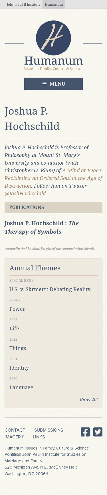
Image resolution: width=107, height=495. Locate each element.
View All (88, 399)
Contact (15, 430)
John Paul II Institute (23, 5)
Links (39, 437)
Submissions (48, 430)
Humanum (54, 5)
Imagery (14, 437)
